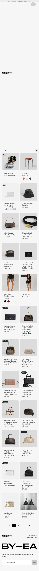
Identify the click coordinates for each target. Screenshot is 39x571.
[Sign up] (34, 562)
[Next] (29, 525)
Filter (5, 150)
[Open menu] (5, 4)
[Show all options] (33, 178)
